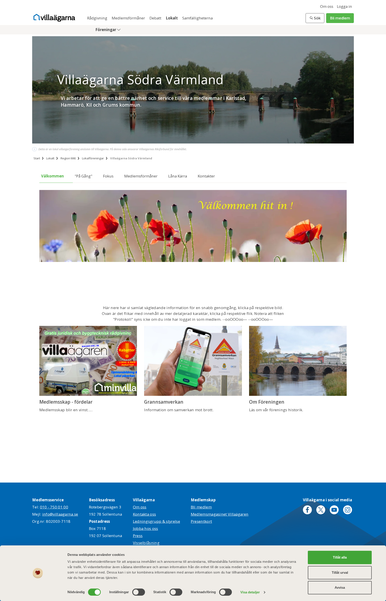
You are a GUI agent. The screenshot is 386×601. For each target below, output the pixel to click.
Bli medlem (340, 18)
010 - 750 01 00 (54, 507)
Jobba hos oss (145, 528)
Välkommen (52, 176)
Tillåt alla (340, 557)
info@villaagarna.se (60, 514)
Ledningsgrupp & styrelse (156, 521)
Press (138, 535)
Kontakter (206, 176)
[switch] (138, 592)
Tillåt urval (340, 572)
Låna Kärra (177, 176)
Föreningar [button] (106, 29)
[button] (315, 18)
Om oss (326, 6)
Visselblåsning (146, 542)
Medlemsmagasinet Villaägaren (219, 514)
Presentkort (201, 521)
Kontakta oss (144, 514)
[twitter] (321, 509)
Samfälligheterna (197, 18)
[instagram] (347, 509)
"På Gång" (83, 176)
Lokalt (172, 18)
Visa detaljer (250, 592)
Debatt (155, 18)
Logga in (344, 6)
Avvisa (340, 587)
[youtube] (334, 509)
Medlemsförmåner (129, 18)
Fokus (108, 176)
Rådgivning (97, 18)
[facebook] (307, 509)
